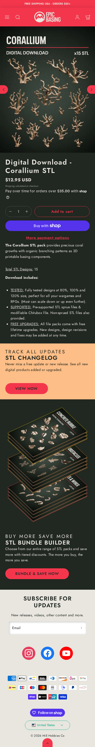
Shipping (10, 186)
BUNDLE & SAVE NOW (37, 573)
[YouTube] (66, 653)
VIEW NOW (26, 388)
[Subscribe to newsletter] (81, 628)
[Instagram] (28, 653)
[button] (7, 17)
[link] (77, 17)
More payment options (47, 237)
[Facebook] (47, 653)
